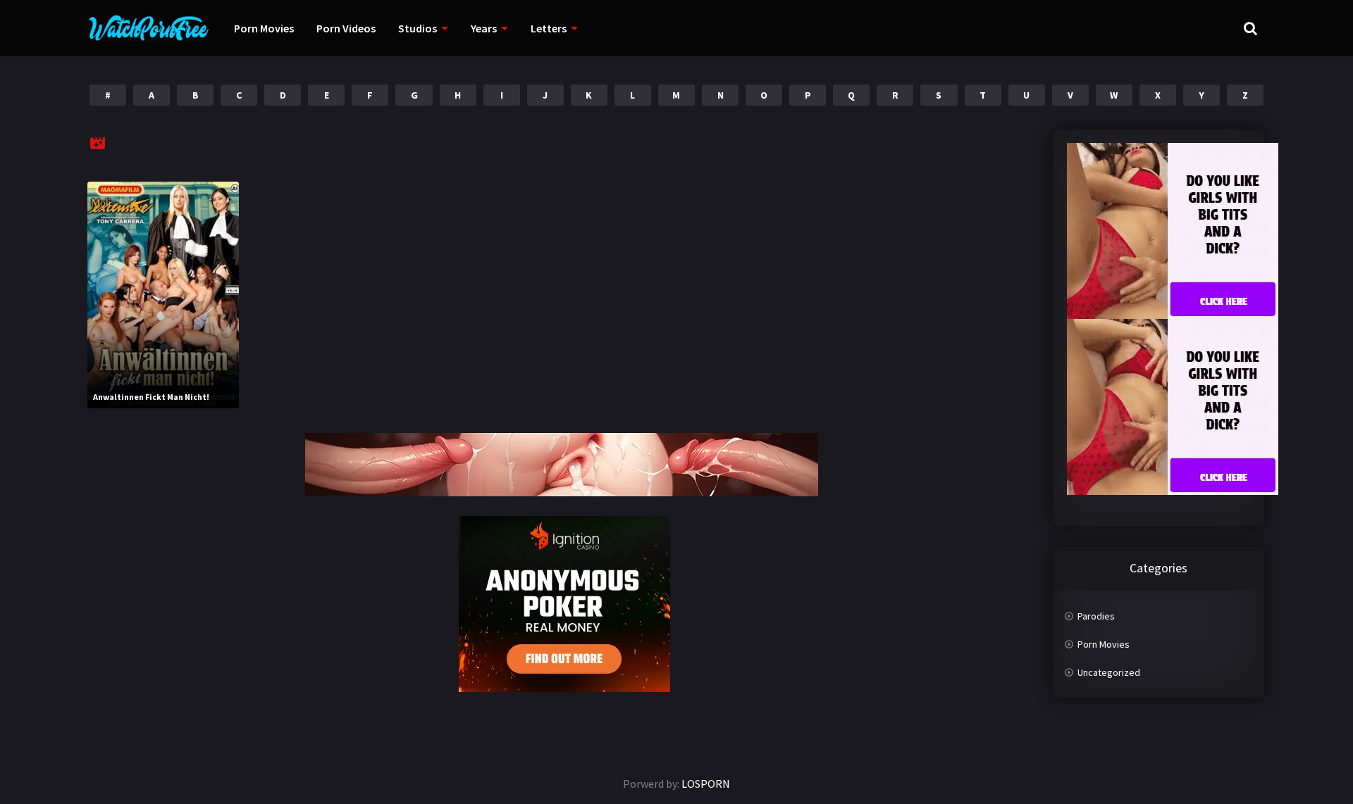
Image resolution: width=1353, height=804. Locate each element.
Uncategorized (1108, 672)
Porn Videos (346, 28)
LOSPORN (705, 784)
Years (484, 28)
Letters (549, 28)
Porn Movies (264, 28)
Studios (417, 28)
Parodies (1096, 616)
